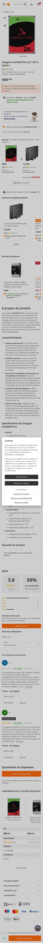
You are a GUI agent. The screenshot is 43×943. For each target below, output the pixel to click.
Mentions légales (21, 502)
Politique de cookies (22, 494)
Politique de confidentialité (21, 498)
